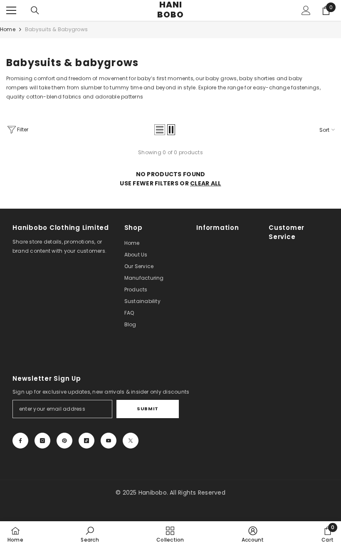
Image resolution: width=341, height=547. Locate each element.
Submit (147, 408)
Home (7, 29)
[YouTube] (108, 440)
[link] (89, 534)
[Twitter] (130, 440)
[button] (159, 129)
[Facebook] (20, 440)
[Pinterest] (64, 440)
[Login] (306, 10)
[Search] (35, 10)
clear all (205, 183)
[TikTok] (86, 440)
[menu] (11, 10)
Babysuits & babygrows (56, 29)
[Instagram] (42, 440)
